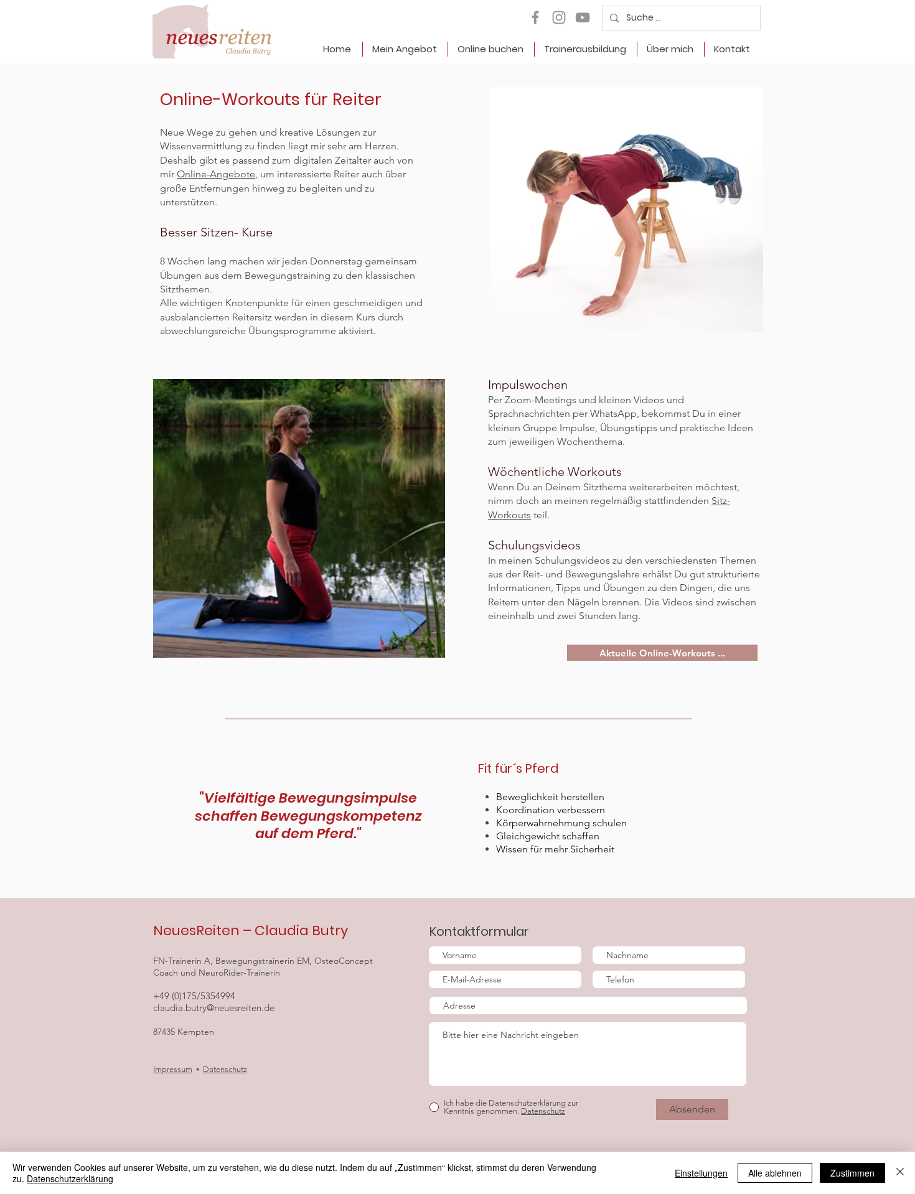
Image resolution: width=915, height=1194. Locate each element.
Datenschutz (225, 1069)
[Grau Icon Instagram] (559, 17)
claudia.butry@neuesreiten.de (213, 1008)
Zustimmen (852, 1173)
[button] (405, 49)
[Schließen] (900, 1173)
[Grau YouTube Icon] (582, 17)
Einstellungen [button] (701, 1173)
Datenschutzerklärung (70, 1178)
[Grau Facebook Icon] (535, 17)
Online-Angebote (216, 174)
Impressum (172, 1069)
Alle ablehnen (775, 1173)
